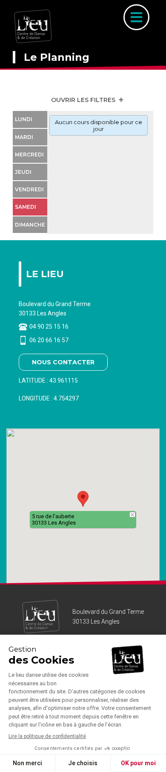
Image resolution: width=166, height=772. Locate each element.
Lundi (23, 119)
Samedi (25, 207)
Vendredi (29, 189)
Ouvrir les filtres (83, 100)
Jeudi (23, 172)
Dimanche (30, 224)
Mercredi (29, 154)
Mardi (24, 137)
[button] (83, 499)
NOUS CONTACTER (63, 362)
